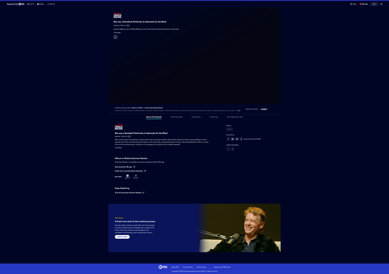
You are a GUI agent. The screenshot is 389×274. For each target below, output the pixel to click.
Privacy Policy (188, 267)
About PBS (175, 267)
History (229, 129)
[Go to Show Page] (197, 15)
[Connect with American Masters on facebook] (228, 139)
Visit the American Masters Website (128, 193)
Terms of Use (201, 267)
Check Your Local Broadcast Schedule (129, 171)
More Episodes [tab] (176, 117)
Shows (41, 4)
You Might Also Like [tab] (235, 117)
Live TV (31, 4)
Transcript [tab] (214, 117)
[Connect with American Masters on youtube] (237, 139)
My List (52, 4)
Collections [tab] (196, 117)
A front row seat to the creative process (135, 221)
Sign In (374, 4)
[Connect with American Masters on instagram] (232, 139)
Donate (365, 4)
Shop (354, 4)
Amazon (135, 177)
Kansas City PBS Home (222, 267)
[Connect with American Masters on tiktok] (241, 139)
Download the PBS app (123, 167)
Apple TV (127, 177)
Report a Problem (137, 108)
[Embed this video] (228, 149)
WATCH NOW (122, 237)
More (238, 110)
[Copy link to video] (232, 149)
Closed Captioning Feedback (154, 108)
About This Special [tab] (154, 117)
